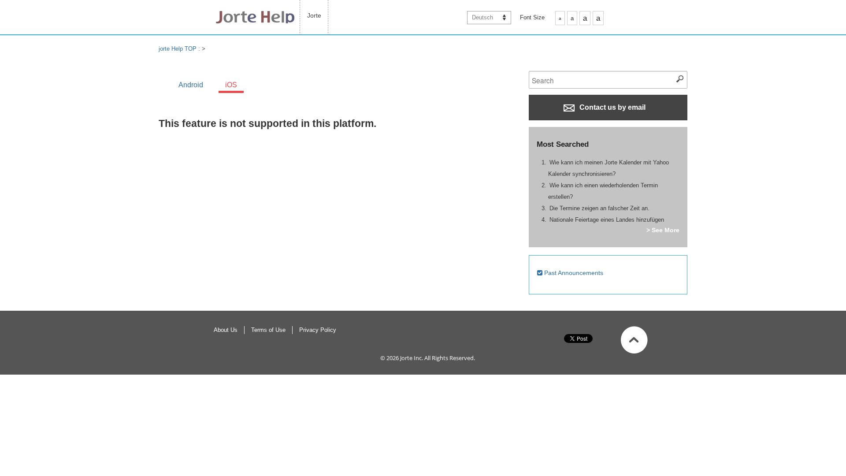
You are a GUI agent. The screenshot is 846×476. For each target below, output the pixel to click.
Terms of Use (268, 330)
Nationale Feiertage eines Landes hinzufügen (606, 219)
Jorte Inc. (411, 358)
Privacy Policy (317, 330)
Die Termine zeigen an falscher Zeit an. (599, 208)
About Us (225, 330)
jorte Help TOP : (180, 48)
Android (190, 85)
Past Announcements (572, 272)
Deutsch (482, 17)
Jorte (314, 15)
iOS (231, 85)
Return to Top (634, 339)
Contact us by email (612, 107)
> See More (662, 230)
